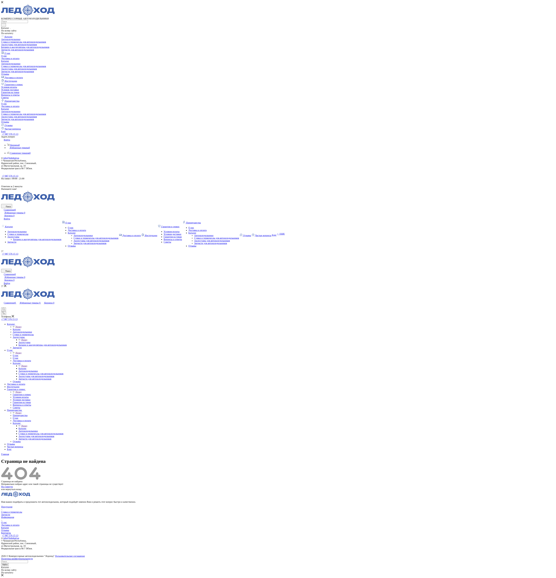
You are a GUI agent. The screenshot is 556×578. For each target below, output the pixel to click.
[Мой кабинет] (2, 306)
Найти (5, 565)
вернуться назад (13, 489)
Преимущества (20, 415)
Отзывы (5, 530)
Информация (7, 517)
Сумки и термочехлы (11, 512)
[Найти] (3, 25)
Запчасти (5, 514)
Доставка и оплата (10, 525)
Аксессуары (24, 342)
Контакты (6, 533)
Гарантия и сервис (22, 394)
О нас (15, 355)
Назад (18, 327)
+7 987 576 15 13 (10, 134)
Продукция (6, 507)
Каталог (17, 329)
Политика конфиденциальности (17, 558)
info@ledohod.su (11, 158)
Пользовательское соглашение (70, 556)
